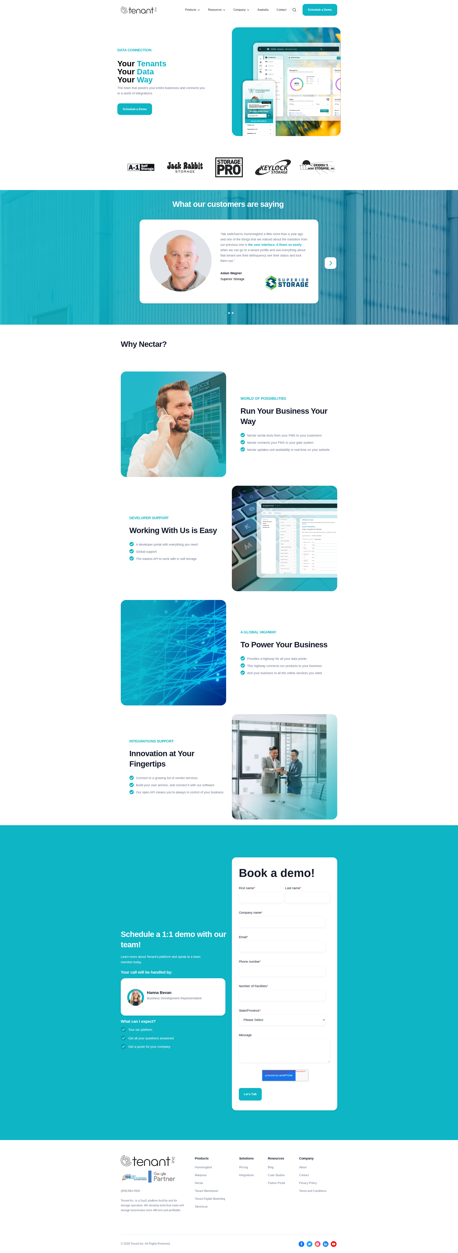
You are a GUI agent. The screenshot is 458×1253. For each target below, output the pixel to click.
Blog (271, 1167)
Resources (215, 9)
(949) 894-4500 (130, 1190)
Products (190, 9)
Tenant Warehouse (206, 1190)
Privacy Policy (308, 1183)
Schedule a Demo (320, 9)
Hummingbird (203, 1167)
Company (239, 9)
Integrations (246, 1175)
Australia (263, 9)
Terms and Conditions (313, 1190)
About (303, 1167)
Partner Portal (276, 1183)
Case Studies (276, 1175)
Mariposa (200, 1175)
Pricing (243, 1167)
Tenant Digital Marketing (210, 1198)
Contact (281, 9)
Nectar (199, 1183)
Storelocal (201, 1206)
